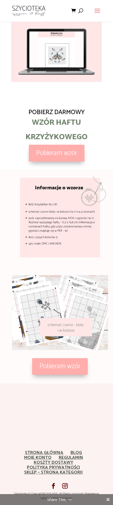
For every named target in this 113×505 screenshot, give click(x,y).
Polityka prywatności (53, 467)
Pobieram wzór (56, 153)
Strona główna (44, 452)
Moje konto (38, 457)
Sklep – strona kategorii (53, 472)
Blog (76, 452)
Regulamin (71, 457)
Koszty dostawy (53, 462)
